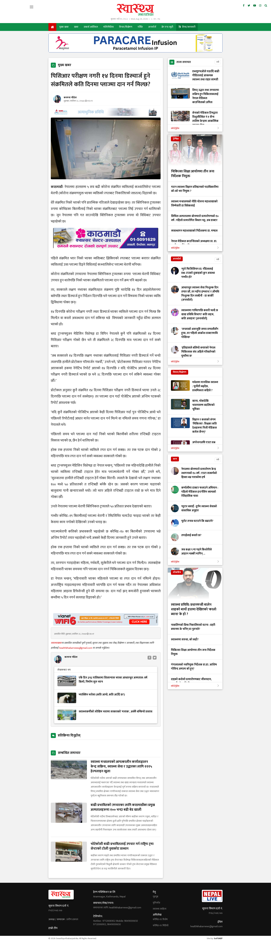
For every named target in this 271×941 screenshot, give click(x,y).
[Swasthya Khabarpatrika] (135, 9)
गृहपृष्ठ (155, 897)
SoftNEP (218, 938)
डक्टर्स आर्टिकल (91, 27)
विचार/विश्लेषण (125, 27)
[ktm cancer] (105, 252)
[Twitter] (249, 6)
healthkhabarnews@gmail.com (76, 648)
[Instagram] (260, 6)
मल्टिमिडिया (108, 27)
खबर (76, 27)
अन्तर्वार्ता (152, 27)
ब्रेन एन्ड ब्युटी (167, 27)
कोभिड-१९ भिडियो (160, 926)
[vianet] (105, 624)
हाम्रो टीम (52, 928)
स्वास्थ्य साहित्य (159, 909)
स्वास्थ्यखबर (56, 643)
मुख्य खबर (64, 27)
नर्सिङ (140, 27)
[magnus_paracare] (135, 51)
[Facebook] (243, 6)
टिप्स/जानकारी (188, 27)
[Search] (266, 6)
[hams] (106, 115)
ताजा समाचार (183, 62)
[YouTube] (255, 6)
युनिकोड (156, 903)
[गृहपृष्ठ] (52, 27)
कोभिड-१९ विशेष (160, 919)
